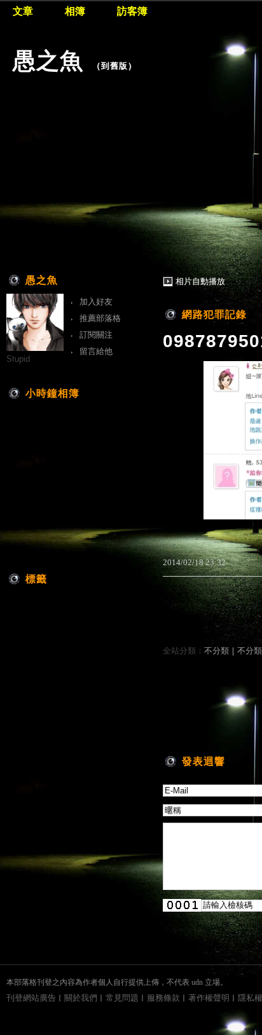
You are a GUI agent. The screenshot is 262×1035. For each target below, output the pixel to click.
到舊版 (114, 66)
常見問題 (122, 998)
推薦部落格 (100, 318)
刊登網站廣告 (31, 998)
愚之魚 (48, 61)
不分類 (216, 650)
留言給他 (96, 351)
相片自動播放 (200, 281)
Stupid (18, 359)
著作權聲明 (209, 998)
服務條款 (163, 998)
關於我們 (80, 998)
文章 (23, 11)
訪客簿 (132, 11)
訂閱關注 (96, 334)
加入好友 (96, 301)
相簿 (75, 11)
